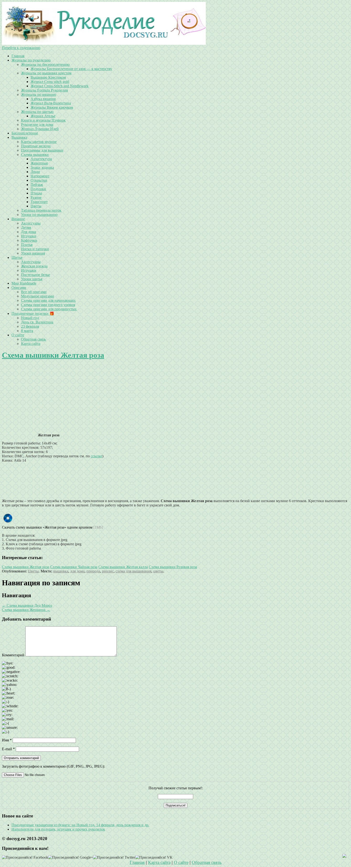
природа (93, 571)
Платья (26, 245)
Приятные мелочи (36, 146)
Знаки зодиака (42, 167)
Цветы (36, 206)
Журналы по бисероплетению (45, 64)
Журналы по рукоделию (31, 60)
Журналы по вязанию (38, 94)
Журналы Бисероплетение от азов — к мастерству (71, 69)
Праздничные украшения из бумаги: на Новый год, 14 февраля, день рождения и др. (80, 825)
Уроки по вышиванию (39, 215)
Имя (7, 740)
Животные (39, 163)
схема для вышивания (133, 571)
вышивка (60, 571)
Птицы (36, 193)
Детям (26, 227)
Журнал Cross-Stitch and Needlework (60, 86)
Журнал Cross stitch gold (50, 82)
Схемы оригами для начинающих (48, 300)
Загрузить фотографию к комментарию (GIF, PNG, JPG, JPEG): (53, 766)
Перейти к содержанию (21, 48)
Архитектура (41, 159)
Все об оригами (34, 292)
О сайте (17, 335)
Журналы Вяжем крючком (52, 107)
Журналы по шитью (37, 112)
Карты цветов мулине (39, 142)
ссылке (96, 456)
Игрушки (28, 236)
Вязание (18, 219)
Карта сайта (30, 344)
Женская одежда (34, 266)
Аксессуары (31, 223)
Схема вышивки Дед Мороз (27, 605)
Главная (17, 56)
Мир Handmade (23, 283)
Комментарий (13, 655)
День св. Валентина (37, 322)
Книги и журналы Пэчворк (43, 120)
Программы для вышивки (42, 150)
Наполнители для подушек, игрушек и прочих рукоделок (58, 829)
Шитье (16, 257)
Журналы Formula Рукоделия (44, 90)
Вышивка (19, 137)
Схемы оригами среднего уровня (48, 305)
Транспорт (39, 202)
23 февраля (30, 326)
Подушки (38, 189)
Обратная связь (33, 339)
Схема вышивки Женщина (26, 610)
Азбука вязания (43, 99)
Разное (36, 197)
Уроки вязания (33, 253)
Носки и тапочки (35, 249)
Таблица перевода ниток (41, 210)
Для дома (28, 232)
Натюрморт (40, 176)
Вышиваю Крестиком (48, 77)
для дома (77, 571)
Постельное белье (35, 275)
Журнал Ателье (43, 116)
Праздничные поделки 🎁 (32, 313)
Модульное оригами (37, 296)
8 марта (27, 331)
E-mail (8, 749)
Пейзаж (37, 185)
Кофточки (29, 240)
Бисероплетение (24, 133)
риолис (108, 571)
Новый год (30, 318)
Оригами (18, 288)
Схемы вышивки (35, 155)
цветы (158, 571)
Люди (35, 172)
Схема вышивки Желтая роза (53, 355)
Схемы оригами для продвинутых (49, 309)
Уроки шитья (31, 279)
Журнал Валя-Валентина (51, 103)
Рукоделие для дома (37, 124)
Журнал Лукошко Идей (40, 129)
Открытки (39, 180)
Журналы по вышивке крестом (46, 73)
